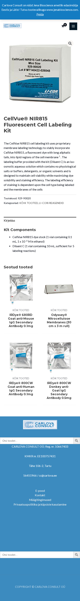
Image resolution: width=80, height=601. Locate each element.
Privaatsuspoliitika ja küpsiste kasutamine (40, 504)
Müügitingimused (40, 499)
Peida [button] (40, 14)
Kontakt (40, 495)
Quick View (21, 303)
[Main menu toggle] (73, 26)
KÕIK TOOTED (28, 202)
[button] (70, 43)
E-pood (40, 490)
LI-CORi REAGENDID (51, 202)
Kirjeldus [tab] (9, 220)
